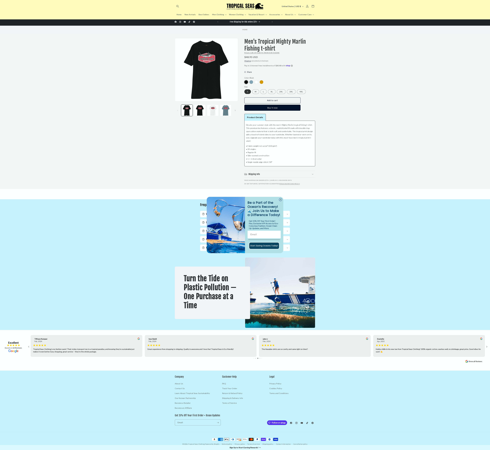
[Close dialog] (280, 199)
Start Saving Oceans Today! (264, 245)
